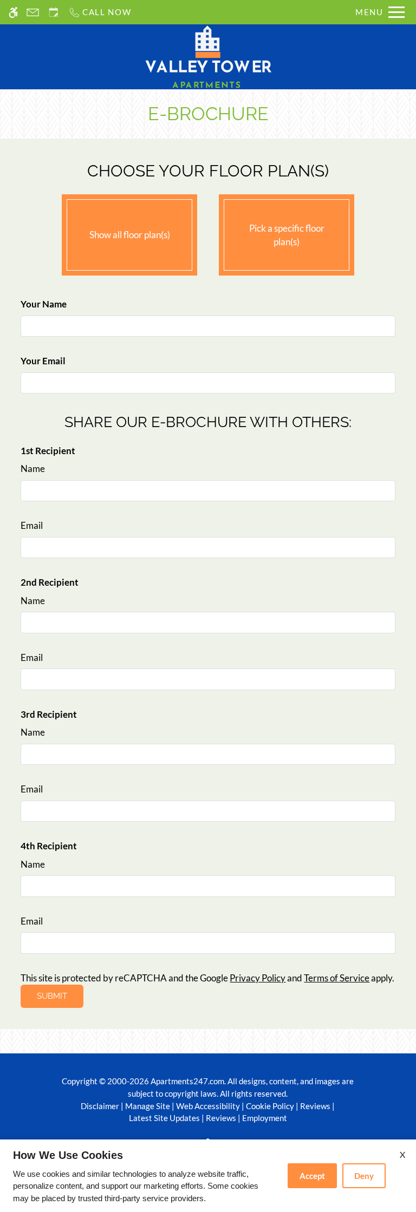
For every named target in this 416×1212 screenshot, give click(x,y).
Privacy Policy (257, 978)
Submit (52, 996)
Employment (264, 1118)
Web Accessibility (208, 1106)
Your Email (43, 360)
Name (33, 468)
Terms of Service (336, 978)
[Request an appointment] (53, 12)
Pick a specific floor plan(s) (286, 235)
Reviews (315, 1106)
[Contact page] (33, 12)
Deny (364, 1176)
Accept (312, 1176)
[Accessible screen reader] (13, 12)
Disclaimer (100, 1106)
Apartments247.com (187, 1081)
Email (32, 525)
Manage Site (147, 1106)
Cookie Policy (270, 1106)
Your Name (44, 304)
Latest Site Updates (164, 1118)
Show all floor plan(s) (129, 234)
